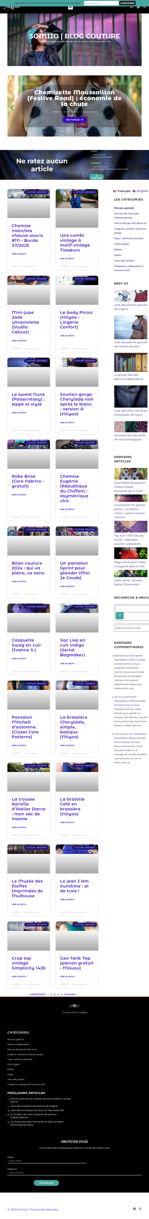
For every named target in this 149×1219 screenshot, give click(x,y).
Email (94, 151)
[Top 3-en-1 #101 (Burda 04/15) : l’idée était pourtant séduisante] (130, 531)
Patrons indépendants (18, 1044)
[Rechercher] (120, 615)
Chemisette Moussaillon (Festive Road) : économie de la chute (74, 98)
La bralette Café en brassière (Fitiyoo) (72, 806)
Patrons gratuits (15, 1039)
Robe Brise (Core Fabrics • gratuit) (28, 481)
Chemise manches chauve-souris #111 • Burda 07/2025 (27, 235)
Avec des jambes (124, 260)
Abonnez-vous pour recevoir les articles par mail (47, 3)
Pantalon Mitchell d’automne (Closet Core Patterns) (25, 727)
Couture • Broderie (89, 112)
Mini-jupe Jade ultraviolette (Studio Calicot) (25, 322)
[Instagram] (140, 1208)
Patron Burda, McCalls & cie (130, 223)
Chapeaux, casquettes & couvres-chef (26, 1084)
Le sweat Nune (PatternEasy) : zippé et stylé (28, 399)
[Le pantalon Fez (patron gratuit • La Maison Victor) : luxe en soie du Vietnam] (130, 501)
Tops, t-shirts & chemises (128, 238)
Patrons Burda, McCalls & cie (22, 1049)
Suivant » (70, 994)
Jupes (117, 255)
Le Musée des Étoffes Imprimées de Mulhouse (27, 888)
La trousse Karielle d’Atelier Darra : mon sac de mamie (28, 809)
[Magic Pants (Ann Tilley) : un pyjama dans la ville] (130, 558)
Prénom (96, 163)
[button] (70, 7)
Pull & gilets (13, 1064)
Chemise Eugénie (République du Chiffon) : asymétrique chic (74, 488)
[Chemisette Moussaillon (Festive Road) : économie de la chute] (130, 478)
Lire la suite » (19, 254)
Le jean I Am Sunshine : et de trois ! (74, 886)
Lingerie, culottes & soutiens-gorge (25, 1054)
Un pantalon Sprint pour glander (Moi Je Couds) (75, 570)
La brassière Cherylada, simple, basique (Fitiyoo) (73, 727)
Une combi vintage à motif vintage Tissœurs (75, 243)
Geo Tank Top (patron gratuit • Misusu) (77, 963)
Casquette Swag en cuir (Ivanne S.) (26, 645)
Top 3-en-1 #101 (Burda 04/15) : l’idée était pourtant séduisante (129, 539)
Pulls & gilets (121, 244)
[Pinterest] (134, 1208)
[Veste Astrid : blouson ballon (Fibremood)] (130, 576)
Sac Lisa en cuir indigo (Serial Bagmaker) (72, 647)
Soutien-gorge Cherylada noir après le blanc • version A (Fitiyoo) (77, 404)
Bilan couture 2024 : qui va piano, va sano (28, 568)
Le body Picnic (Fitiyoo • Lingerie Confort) (76, 320)
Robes (118, 249)
